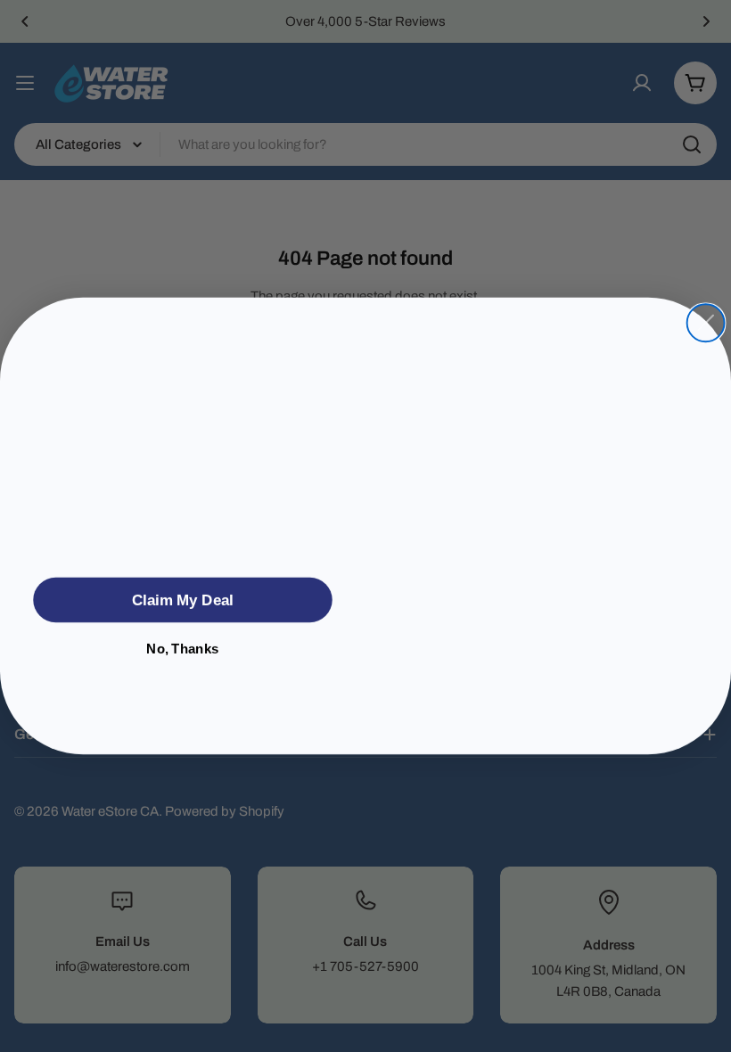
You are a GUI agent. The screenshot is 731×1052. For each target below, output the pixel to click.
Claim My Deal (183, 600)
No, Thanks (182, 649)
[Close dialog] (706, 311)
